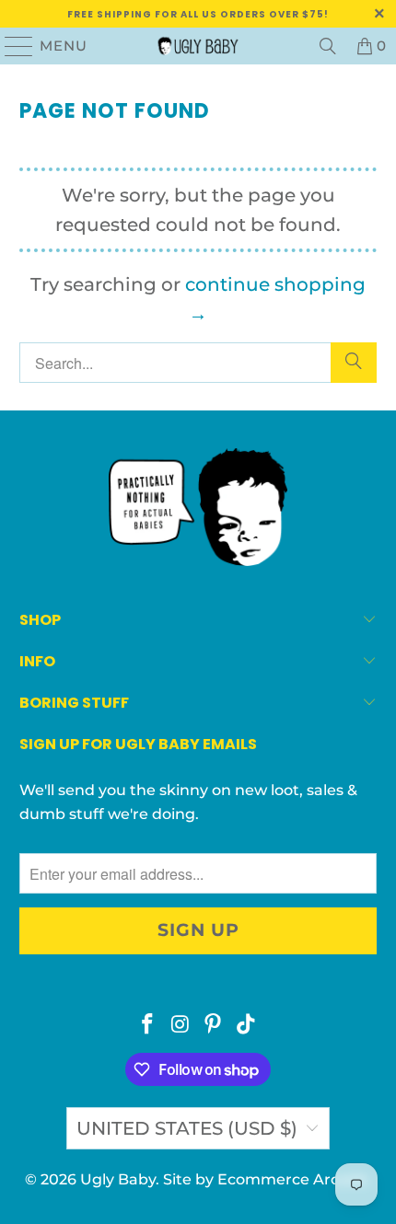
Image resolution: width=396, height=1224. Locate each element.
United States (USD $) (186, 1128)
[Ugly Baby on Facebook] (148, 1026)
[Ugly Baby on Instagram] (180, 1026)
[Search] (327, 46)
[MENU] (11, 46)
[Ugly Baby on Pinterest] (213, 1026)
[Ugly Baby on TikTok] (247, 1026)
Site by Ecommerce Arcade (265, 1179)
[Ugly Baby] (198, 46)
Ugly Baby (118, 1179)
